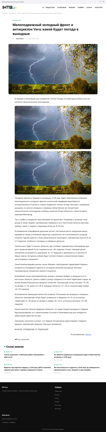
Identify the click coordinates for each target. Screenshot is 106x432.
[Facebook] (100, 2)
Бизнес (72, 7)
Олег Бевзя (19, 39)
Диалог (88, 334)
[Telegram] (103, 2)
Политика (61, 7)
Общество (50, 7)
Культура (98, 7)
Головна (4, 13)
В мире (81, 7)
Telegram (12, 422)
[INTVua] (9, 7)
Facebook (5, 422)
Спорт (89, 7)
